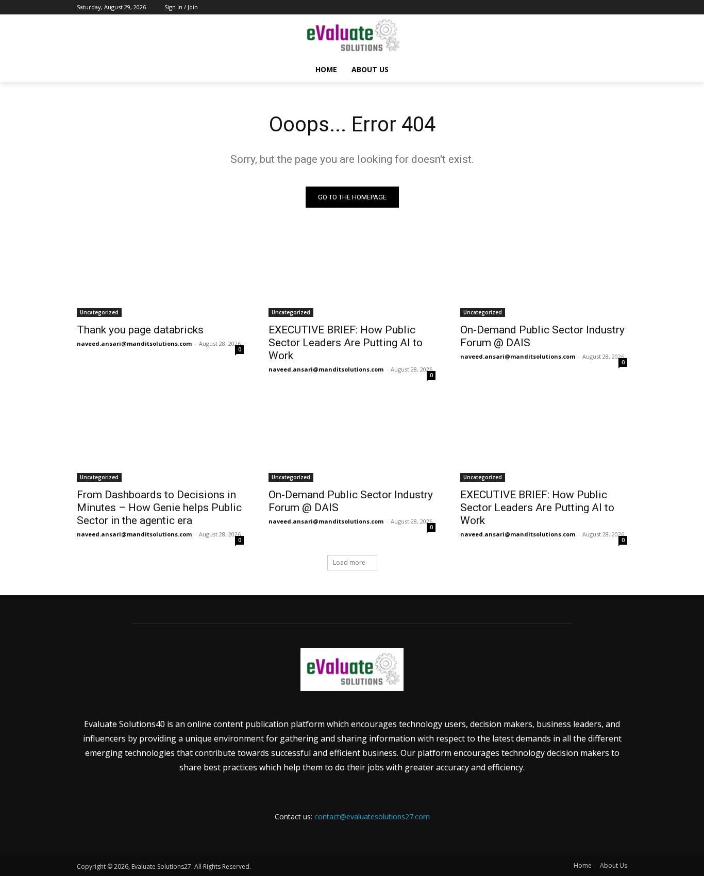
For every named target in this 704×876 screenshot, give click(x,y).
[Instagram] (578, 7)
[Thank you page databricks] (160, 275)
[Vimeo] (607, 7)
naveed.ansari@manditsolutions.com (134, 343)
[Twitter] (593, 7)
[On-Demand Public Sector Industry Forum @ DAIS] (543, 275)
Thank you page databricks (140, 330)
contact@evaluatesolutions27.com (372, 816)
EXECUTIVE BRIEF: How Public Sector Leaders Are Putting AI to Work (346, 343)
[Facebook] (564, 7)
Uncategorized (99, 312)
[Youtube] (621, 7)
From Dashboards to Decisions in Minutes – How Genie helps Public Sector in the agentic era (159, 507)
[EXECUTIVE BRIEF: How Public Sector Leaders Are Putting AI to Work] (352, 275)
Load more (349, 562)
